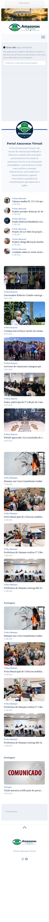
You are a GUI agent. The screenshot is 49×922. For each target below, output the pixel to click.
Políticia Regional (10, 292)
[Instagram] (22, 859)
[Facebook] (26, 859)
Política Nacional (19, 198)
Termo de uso (11, 811)
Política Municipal (10, 478)
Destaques (8, 787)
